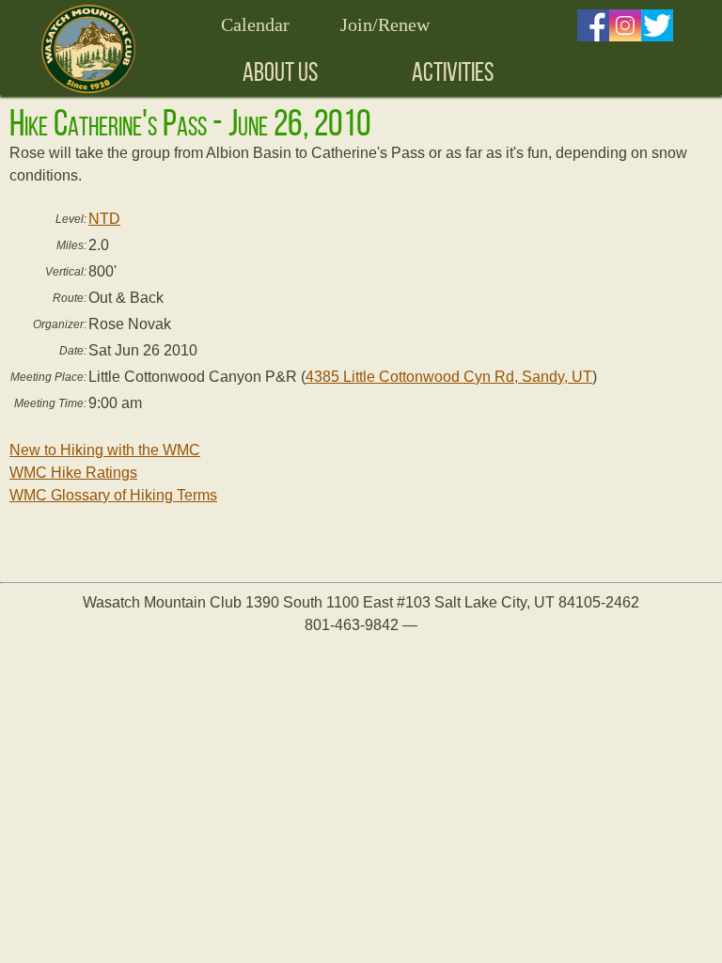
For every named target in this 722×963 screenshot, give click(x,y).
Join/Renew (385, 24)
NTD (104, 219)
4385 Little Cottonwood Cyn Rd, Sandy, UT (449, 377)
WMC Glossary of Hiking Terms (113, 495)
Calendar (255, 24)
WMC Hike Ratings (73, 473)
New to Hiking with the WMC (104, 450)
